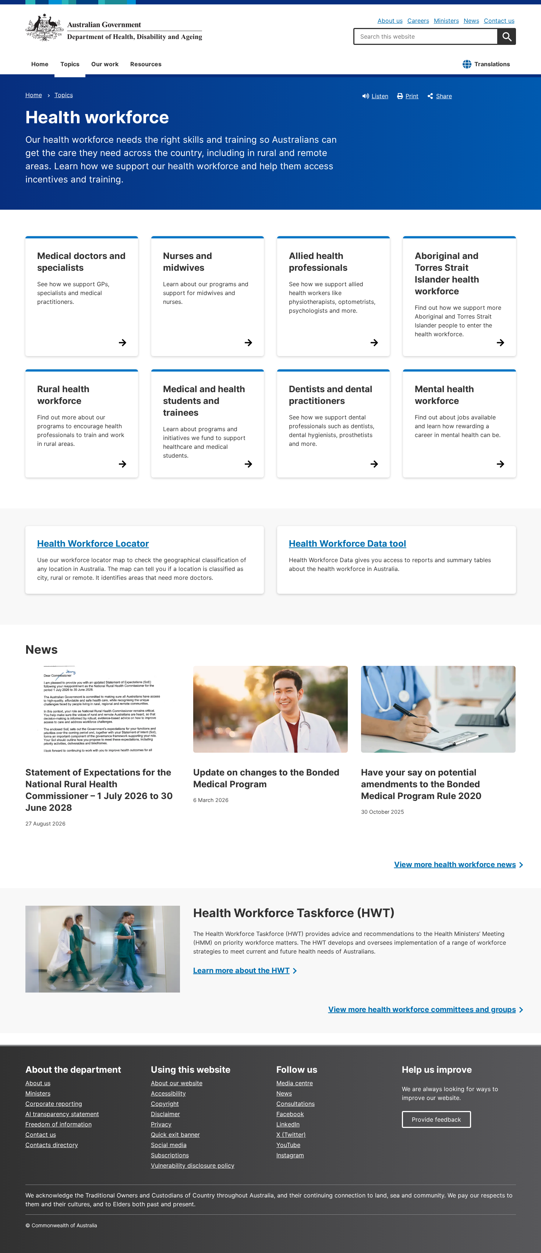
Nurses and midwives (187, 262)
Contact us (499, 20)
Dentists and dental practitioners (330, 395)
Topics (69, 64)
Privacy (161, 1124)
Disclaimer (165, 1114)
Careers (418, 20)
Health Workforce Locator (93, 543)
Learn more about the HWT (241, 970)
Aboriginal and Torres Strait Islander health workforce (447, 274)
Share (444, 96)
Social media (169, 1145)
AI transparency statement (62, 1114)
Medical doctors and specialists (81, 262)
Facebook (290, 1114)
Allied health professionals (318, 262)
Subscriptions (170, 1155)
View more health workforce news (455, 864)
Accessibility (168, 1093)
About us (390, 20)
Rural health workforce (63, 395)
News (471, 20)
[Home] (113, 27)
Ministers (446, 20)
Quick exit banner (175, 1134)
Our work (105, 64)
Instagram (290, 1155)
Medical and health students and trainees (204, 401)
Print (412, 96)
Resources (146, 64)
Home (40, 64)
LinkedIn (288, 1124)
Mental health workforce (444, 395)
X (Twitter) (291, 1134)
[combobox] (425, 36)
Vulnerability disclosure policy (192, 1165)
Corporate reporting (53, 1103)
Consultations (295, 1103)
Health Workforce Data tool (347, 543)
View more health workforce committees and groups (422, 1009)
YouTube (288, 1145)
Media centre (294, 1083)
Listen (380, 96)
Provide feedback (436, 1119)
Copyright (165, 1103)
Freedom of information (58, 1124)
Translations (492, 64)
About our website (176, 1083)
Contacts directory (51, 1145)
